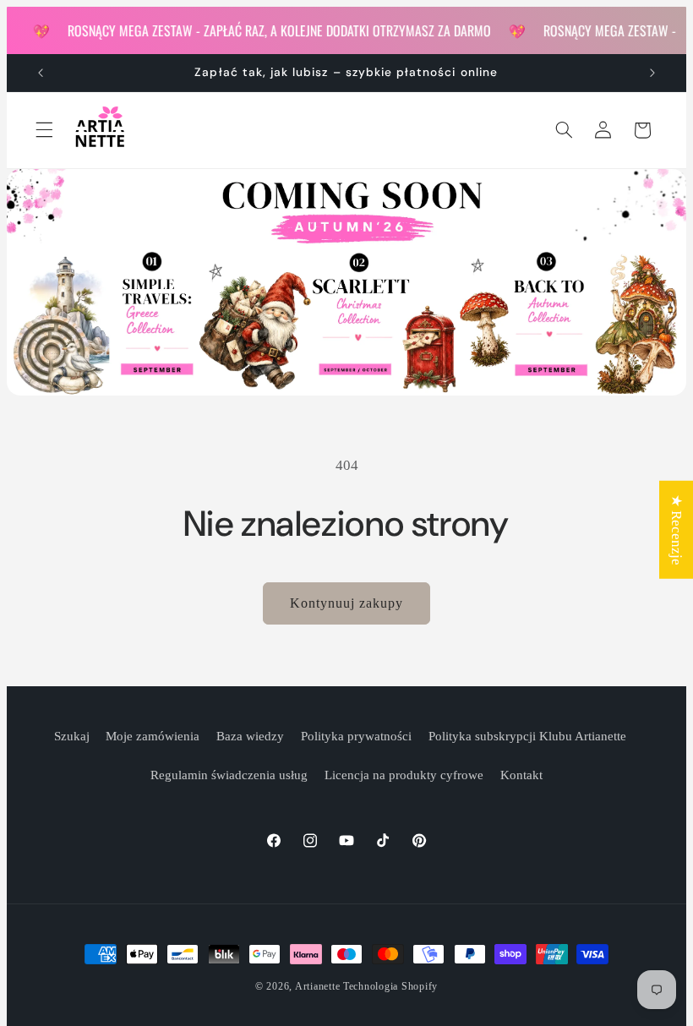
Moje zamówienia (152, 736)
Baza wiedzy (250, 736)
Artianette (317, 986)
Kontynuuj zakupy (347, 603)
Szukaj (72, 736)
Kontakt (521, 775)
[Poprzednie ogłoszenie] (40, 72)
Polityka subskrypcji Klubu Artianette (527, 736)
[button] (44, 130)
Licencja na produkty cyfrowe (404, 775)
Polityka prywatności (356, 736)
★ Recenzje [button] (676, 529)
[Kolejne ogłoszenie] (652, 72)
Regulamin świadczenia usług (229, 775)
